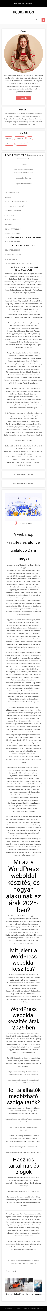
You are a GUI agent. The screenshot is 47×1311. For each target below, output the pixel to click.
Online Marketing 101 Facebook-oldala (23, 1147)
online (8, 138)
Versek (8, 197)
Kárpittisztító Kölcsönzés (23, 184)
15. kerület (34, 457)
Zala (33, 124)
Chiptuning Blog (29, 75)
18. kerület (31, 459)
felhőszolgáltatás (12, 233)
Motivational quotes (13, 254)
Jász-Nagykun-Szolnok (26, 119)
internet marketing (12, 242)
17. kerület (22, 459)
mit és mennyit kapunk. (15, 745)
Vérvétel (23, 164)
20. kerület (27, 462)
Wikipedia (8, 224)
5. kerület (19, 449)
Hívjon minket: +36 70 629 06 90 (23, 3)
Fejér (23, 116)
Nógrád (16, 122)
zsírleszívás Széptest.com (23, 172)
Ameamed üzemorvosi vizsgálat (17, 202)
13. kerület (17, 457)
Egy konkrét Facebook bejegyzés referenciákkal (23, 1152)
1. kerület (15, 446)
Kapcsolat (23, 98)
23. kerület (27, 465)
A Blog (25, 86)
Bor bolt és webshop (13, 211)
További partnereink (13, 229)
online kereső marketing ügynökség (19, 264)
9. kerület (30, 451)
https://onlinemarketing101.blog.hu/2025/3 (23, 1191)
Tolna (19, 124)
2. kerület (23, 446)
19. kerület (18, 462)
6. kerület (27, 449)
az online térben (26, 81)
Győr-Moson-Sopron (33, 116)
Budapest (10, 116)
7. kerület (15, 451)
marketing (19, 138)
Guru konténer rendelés (15, 206)
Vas (22, 124)
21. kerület (35, 462)
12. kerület (28, 454)
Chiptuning (9, 215)
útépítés (9, 144)
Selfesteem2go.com (12, 250)
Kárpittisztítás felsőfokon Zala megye (19, 1294)
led (30, 138)
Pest (20, 122)
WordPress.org (19, 943)
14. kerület (25, 457)
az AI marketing (31, 609)
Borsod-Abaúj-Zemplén (34, 113)
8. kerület (22, 451)
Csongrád (17, 116)
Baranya (17, 113)
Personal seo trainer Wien (23, 170)
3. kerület (30, 446)
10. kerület (38, 451)
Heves (15, 119)
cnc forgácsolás (12, 192)
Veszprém (28, 124)
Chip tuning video (11, 220)
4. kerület (38, 446)
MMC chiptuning (11, 259)
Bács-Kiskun (9, 113)
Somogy (25, 122)
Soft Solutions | (30, 1308)
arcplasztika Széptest (23, 178)
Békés (23, 113)
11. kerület (19, 454)
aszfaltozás (22, 144)
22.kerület (19, 465)
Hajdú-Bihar (8, 119)
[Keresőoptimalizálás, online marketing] (23, 12)
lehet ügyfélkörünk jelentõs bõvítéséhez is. (26, 655)
